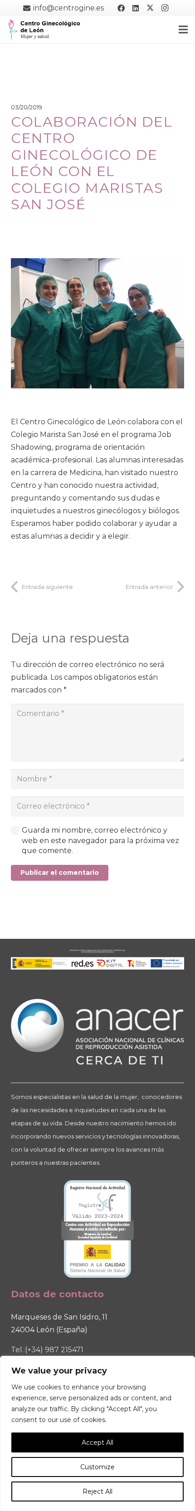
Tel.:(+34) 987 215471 (47, 1349)
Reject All (97, 1491)
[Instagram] (164, 8)
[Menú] (183, 29)
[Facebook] (121, 8)
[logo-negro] (44, 29)
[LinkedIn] (135, 8)
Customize (97, 1467)
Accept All (97, 1442)
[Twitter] (150, 8)
